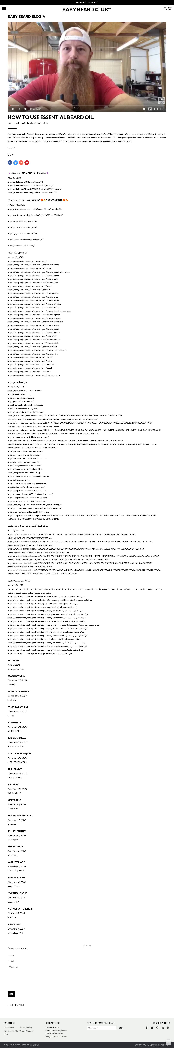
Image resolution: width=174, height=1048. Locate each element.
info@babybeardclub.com (56, 1037)
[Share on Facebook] (10, 162)
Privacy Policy (25, 1027)
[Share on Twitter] (15, 162)
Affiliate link (9, 1027)
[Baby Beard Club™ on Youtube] (168, 1029)
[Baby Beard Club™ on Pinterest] (157, 1029)
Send (11, 994)
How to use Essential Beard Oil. (51, 117)
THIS (14, 147)
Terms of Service (26, 1031)
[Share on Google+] (21, 162)
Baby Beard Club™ (30, 1045)
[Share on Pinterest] (26, 162)
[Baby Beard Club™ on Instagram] (162, 1029)
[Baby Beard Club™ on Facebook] (146, 1029)
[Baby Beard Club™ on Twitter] (152, 1029)
